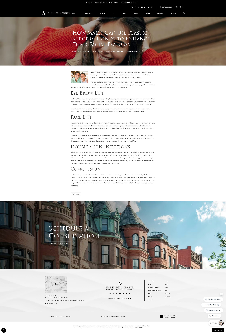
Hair (114, 13)
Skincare (136, 13)
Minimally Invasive (153, 287)
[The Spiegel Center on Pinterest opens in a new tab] (151, 7)
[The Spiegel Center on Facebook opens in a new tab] (135, 7)
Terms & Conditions (106, 316)
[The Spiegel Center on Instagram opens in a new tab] (132, 7)
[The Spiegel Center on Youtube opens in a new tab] (142, 7)
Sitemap (123, 316)
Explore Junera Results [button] (129, 2)
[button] (3, 330)
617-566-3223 (139, 327)
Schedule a (74, 232)
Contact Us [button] (218, 330)
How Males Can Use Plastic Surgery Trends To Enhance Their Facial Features (112, 51)
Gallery (148, 13)
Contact (173, 13)
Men (166, 287)
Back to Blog (76, 194)
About (74, 13)
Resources (160, 13)
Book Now (181, 7)
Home (74, 51)
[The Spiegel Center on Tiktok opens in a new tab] (145, 7)
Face (166, 281)
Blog (79, 51)
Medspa (102, 13)
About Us (151, 281)
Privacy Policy (115, 316)
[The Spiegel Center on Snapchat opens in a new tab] (148, 7)
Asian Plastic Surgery (154, 290)
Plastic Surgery (88, 13)
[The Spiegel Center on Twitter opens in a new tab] (138, 7)
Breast (150, 284)
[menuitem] (132, 7)
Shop (124, 13)
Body (166, 284)
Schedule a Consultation (59, 244)
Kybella (73, 152)
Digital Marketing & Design (170, 316)
